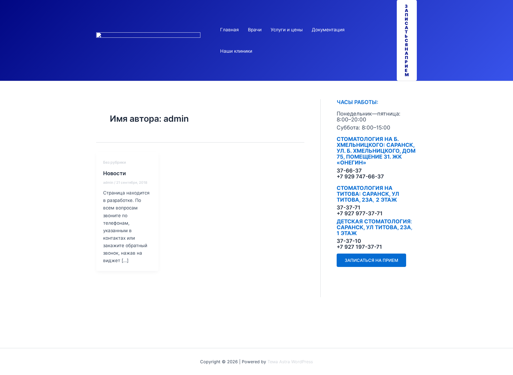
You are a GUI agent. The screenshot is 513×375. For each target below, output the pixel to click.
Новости (114, 173)
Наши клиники (236, 51)
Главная (229, 29)
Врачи (255, 29)
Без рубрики (114, 162)
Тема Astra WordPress (290, 361)
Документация (328, 29)
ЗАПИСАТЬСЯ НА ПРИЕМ (371, 260)
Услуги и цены (287, 29)
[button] (407, 40)
